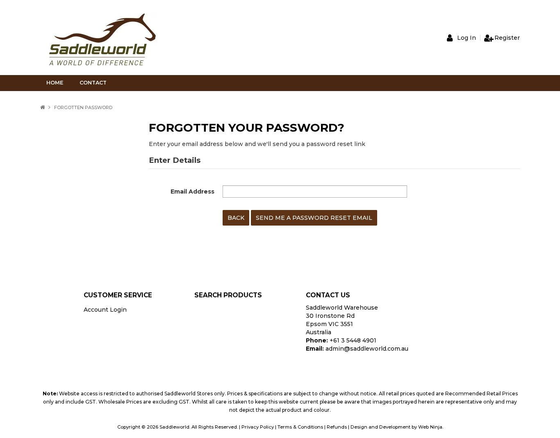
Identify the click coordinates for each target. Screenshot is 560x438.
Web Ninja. (430, 427)
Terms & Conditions (300, 427)
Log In (466, 38)
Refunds (337, 427)
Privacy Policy (257, 427)
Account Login (105, 309)
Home (54, 83)
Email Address (192, 191)
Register (507, 38)
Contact (93, 83)
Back (236, 217)
